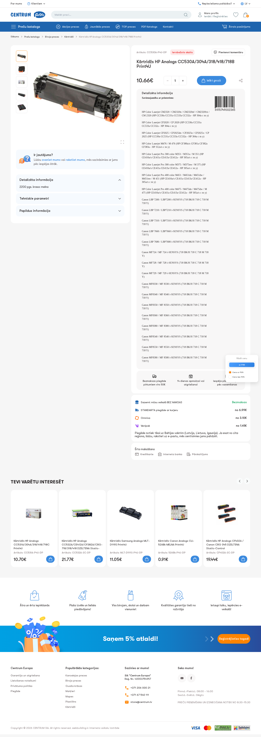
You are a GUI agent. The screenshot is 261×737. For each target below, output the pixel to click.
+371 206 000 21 (140, 687)
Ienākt (207, 16)
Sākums (15, 36)
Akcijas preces (70, 26)
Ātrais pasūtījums (239, 26)
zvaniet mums (51, 159)
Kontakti (168, 26)
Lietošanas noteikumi (23, 680)
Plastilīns (71, 701)
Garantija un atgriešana (25, 675)
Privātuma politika (21, 686)
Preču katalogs (29, 26)
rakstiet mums (75, 159)
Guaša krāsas (74, 686)
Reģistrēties (220, 16)
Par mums (16, 3)
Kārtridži (69, 36)
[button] (239, 481)
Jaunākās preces (100, 26)
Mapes (69, 696)
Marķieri (70, 691)
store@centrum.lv (141, 702)
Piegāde (15, 691)
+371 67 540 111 (139, 694)
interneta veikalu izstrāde (104, 728)
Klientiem (36, 3)
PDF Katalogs (149, 26)
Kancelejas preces (76, 675)
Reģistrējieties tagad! (234, 638)
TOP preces (129, 26)
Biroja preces (52, 36)
